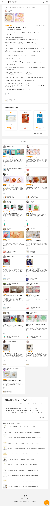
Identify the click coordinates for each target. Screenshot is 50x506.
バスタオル (7, 403)
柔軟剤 (28, 406)
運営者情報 (16, 501)
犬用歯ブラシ (40, 412)
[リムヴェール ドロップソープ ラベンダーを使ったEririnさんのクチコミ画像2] (19, 17)
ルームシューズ (36, 410)
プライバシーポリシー (27, 501)
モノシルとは (28, 498)
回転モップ (16, 408)
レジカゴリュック (8, 412)
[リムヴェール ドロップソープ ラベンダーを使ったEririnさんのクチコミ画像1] (9, 17)
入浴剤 (20, 403)
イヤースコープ (35, 408)
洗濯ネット (32, 406)
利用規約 (20, 501)
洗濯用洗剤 (24, 406)
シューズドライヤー (8, 410)
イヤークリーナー (28, 408)
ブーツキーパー (20, 410)
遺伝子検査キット (15, 412)
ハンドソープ (12, 406)
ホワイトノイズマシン (28, 410)
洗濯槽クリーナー (38, 406)
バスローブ (12, 403)
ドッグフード (22, 412)
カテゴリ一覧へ (42, 417)
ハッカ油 (14, 410)
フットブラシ (40, 403)
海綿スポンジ (34, 403)
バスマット (16, 403)
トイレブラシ (7, 408)
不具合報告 (34, 501)
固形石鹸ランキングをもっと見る (39, 133)
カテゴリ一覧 (22, 498)
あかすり (30, 403)
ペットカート (34, 412)
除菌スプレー (18, 406)
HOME (25, 496)
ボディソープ (7, 406)
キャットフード (28, 412)
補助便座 (12, 408)
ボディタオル (25, 403)
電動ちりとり (21, 408)
